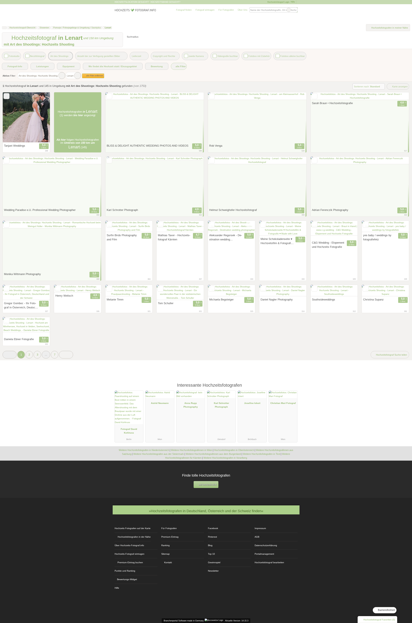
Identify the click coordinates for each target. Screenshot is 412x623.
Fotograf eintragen (205, 10)
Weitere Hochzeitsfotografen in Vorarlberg (225, 457)
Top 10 (211, 554)
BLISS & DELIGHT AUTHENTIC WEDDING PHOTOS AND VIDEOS (147, 145)
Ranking (165, 545)
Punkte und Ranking (125, 571)
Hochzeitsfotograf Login (278, 2)
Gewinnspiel (214, 562)
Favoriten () (379, 619)
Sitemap (165, 554)
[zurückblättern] (11, 117)
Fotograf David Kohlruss (129, 431)
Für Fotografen (226, 10)
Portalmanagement (264, 554)
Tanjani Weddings (14, 145)
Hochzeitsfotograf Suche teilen (391, 354)
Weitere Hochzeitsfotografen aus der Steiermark (158, 454)
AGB (257, 537)
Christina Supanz (373, 299)
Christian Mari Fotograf (283, 403)
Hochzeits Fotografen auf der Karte (132, 528)
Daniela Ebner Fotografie (19, 339)
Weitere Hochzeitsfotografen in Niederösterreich (144, 450)
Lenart (70, 75)
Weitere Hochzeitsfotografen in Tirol (261, 454)
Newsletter (213, 571)
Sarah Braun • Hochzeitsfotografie (332, 103)
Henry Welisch (64, 295)
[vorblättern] (42, 117)
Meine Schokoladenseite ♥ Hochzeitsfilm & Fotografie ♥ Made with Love (276, 241)
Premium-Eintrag (169, 537)
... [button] (46, 354)
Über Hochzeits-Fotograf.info (129, 545)
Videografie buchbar (227, 56)
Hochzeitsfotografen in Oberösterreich (234, 450)
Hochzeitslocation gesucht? (132, 2)
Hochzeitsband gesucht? (165, 2)
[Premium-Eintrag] (293, 386)
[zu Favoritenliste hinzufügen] (6, 96)
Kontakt (168, 562)
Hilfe (293, 2)
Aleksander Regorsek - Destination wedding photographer (225, 238)
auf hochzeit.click (207, 484)
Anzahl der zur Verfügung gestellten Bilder (98, 56)
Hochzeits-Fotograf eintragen (129, 554)
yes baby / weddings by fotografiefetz (377, 237)
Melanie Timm (115, 299)
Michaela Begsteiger (221, 299)
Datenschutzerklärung (266, 545)
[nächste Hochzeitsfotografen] (66, 354)
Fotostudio (14, 56)
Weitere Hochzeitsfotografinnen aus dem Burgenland (213, 454)
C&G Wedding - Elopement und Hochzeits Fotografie (328, 244)
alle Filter (180, 66)
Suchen (295, 9)
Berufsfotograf (37, 56)
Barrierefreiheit (386, 610)
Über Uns (242, 10)
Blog (210, 545)
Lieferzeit (136, 56)
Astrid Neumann (160, 403)
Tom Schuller (165, 303)
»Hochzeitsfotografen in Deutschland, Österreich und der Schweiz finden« (206, 511)
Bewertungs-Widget (127, 579)
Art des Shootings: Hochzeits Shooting (38, 75)
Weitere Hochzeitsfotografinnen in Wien (191, 450)
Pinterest (212, 537)
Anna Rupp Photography (190, 405)
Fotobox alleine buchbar (292, 56)
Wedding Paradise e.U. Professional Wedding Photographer (40, 210)
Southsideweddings (323, 299)
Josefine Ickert (252, 403)
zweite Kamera (196, 56)
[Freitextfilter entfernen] (289, 10)
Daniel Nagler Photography (277, 299)
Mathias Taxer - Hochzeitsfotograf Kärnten (174, 237)
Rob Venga (215, 145)
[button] (10, 354)
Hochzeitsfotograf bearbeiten (269, 562)
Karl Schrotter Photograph (221, 405)
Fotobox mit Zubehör (259, 56)
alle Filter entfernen (94, 76)
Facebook (213, 528)
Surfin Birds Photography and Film (122, 237)
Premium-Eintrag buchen (130, 562)
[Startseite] (4, 27)
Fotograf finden (184, 10)
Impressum (260, 528)
